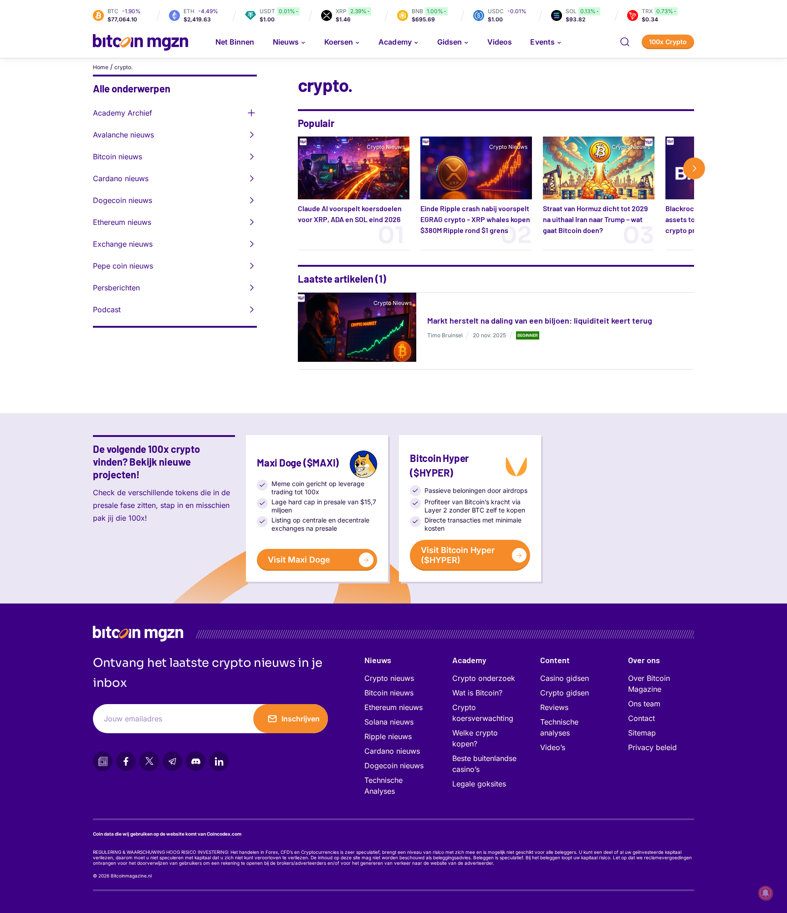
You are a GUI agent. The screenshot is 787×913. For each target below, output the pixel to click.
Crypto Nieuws (386, 146)
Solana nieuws (389, 721)
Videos (499, 41)
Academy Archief (122, 112)
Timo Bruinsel (445, 335)
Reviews (554, 707)
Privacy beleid (652, 747)
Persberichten (116, 287)
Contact (641, 718)
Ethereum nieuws (122, 222)
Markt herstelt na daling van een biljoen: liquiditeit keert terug (539, 320)
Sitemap (642, 732)
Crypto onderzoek (483, 678)
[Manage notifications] (765, 893)
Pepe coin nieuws (123, 265)
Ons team (644, 703)
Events (542, 41)
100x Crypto (668, 42)
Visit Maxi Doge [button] (299, 559)
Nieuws (377, 660)
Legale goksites (479, 783)
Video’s (552, 747)
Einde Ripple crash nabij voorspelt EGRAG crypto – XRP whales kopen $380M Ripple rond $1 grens (475, 219)
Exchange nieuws (123, 244)
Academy (394, 41)
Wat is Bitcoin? (477, 692)
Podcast (107, 309)
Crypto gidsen (564, 692)
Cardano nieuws (120, 178)
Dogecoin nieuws (122, 200)
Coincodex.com (224, 834)
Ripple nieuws (388, 736)
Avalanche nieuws (123, 134)
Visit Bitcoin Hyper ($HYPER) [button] (458, 555)
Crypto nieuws (389, 678)
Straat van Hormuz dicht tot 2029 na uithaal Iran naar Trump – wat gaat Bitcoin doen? (595, 219)
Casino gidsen (564, 678)
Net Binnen (235, 41)
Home (100, 67)
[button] (625, 42)
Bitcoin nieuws (117, 156)
